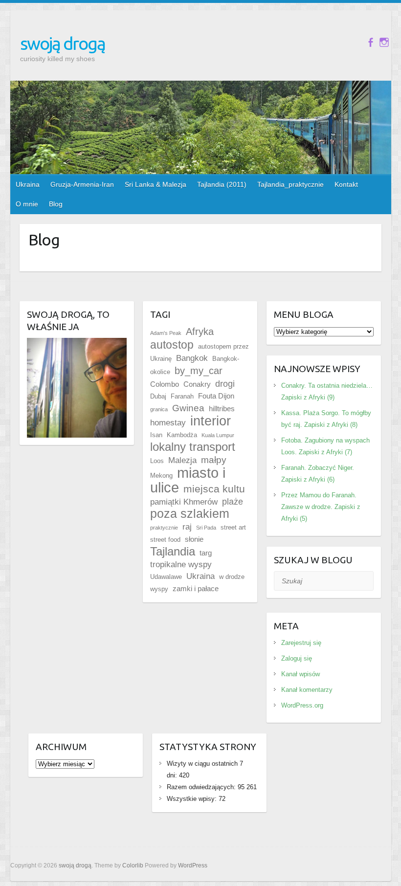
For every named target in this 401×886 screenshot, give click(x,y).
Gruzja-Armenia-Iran (82, 184)
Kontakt (346, 184)
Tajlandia (172, 551)
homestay (168, 422)
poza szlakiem (189, 513)
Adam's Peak (165, 333)
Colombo (164, 384)
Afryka (200, 331)
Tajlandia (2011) (221, 184)
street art (233, 527)
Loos (157, 461)
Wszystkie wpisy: (193, 798)
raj (187, 527)
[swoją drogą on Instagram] (384, 42)
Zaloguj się (296, 658)
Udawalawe (166, 576)
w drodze (232, 576)
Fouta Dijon (216, 396)
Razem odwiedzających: (202, 787)
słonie (194, 539)
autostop (172, 344)
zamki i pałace (196, 588)
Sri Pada (206, 528)
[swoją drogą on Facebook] (370, 42)
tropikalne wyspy (181, 564)
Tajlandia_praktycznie (290, 184)
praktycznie (164, 528)
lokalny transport (192, 446)
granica (159, 409)
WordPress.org (302, 705)
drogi (225, 384)
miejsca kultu (214, 489)
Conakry (197, 384)
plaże (232, 502)
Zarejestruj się (301, 642)
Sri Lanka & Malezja (155, 184)
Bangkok (192, 358)
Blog (56, 204)
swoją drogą (62, 43)
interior (210, 421)
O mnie (27, 204)
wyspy (159, 589)
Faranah (182, 396)
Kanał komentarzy (307, 689)
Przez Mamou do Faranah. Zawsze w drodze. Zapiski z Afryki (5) (320, 506)
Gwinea (188, 408)
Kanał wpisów (300, 674)
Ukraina (28, 184)
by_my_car (199, 370)
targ (206, 553)
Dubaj (158, 396)
